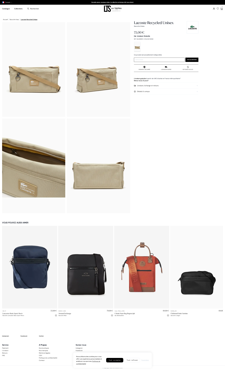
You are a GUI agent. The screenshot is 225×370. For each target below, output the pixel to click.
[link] (29, 267)
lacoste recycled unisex (29, 19)
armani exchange (64, 313)
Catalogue (6, 9)
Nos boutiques (44, 348)
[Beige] (137, 46)
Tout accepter (115, 360)
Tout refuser (132, 360)
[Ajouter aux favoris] (56, 316)
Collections (18, 9)
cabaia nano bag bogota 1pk (125, 313)
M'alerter (192, 60)
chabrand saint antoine (179, 313)
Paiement (5, 348)
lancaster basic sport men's (12, 313)
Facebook (24, 336)
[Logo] (112, 9)
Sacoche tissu (14, 19)
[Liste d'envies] (218, 9)
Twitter (41, 336)
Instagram (5, 336)
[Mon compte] (214, 8)
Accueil (5, 19)
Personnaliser (145, 360)
